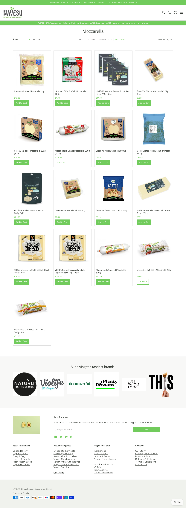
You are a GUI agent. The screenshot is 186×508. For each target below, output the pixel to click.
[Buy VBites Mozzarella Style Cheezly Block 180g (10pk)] (31, 248)
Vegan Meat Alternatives (67, 461)
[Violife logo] (52, 384)
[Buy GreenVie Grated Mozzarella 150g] (113, 188)
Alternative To (105, 39)
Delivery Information (146, 453)
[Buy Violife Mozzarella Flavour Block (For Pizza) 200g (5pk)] (113, 69)
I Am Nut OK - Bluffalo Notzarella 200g (70, 93)
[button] (164, 12)
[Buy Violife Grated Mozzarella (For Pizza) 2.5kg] (154, 129)
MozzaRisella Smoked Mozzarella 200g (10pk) (29, 331)
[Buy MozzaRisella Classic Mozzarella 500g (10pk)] (72, 129)
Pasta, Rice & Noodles (65, 456)
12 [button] (24, 39)
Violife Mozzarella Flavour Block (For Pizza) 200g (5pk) (112, 93)
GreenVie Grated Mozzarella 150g (111, 210)
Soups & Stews (102, 456)
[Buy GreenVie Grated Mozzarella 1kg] (31, 69)
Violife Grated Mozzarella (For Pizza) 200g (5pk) (30, 212)
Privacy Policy (142, 456)
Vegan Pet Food (21, 464)
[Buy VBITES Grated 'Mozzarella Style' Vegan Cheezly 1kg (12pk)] (72, 248)
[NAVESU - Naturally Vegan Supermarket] (13, 12)
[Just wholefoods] (134, 384)
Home (82, 39)
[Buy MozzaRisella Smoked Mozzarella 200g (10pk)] (31, 307)
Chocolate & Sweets (64, 451)
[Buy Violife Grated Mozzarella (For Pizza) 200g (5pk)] (31, 188)
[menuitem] (164, 12)
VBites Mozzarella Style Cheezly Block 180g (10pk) (31, 271)
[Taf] (79, 384)
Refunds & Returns (145, 459)
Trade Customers (103, 472)
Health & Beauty (21, 459)
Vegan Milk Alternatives (66, 464)
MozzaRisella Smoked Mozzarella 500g (111, 271)
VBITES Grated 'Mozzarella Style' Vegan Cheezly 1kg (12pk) (70, 271)
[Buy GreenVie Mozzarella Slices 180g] (113, 129)
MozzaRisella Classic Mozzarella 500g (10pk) (72, 152)
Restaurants (101, 470)
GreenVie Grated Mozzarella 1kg (29, 91)
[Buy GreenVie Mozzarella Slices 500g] (72, 188)
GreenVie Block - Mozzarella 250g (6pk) (29, 152)
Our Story (140, 451)
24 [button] (29, 39)
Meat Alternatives (22, 461)
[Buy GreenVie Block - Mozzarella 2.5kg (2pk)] (154, 69)
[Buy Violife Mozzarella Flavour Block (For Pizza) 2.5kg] (154, 188)
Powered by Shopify (21, 493)
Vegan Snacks (61, 467)
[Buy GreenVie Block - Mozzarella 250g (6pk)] (31, 129)
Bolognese (100, 451)
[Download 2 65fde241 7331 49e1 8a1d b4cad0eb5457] (106, 384)
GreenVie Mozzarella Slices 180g (111, 150)
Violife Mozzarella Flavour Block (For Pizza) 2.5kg (153, 212)
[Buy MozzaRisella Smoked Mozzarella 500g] (113, 248)
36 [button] (34, 39)
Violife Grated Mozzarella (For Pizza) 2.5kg (153, 152)
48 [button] (39, 39)
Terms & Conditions (145, 461)
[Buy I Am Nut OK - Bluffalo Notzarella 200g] (72, 69)
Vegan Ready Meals (105, 459)
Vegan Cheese (20, 453)
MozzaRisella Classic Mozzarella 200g (154, 269)
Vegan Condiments (64, 459)
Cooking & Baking (63, 453)
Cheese (92, 39)
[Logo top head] (161, 384)
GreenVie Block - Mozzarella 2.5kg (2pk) (152, 93)
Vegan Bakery (20, 451)
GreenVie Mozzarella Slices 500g (70, 210)
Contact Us (141, 464)
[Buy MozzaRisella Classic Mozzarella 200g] (154, 248)
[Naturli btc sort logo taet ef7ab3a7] (25, 384)
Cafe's (97, 467)
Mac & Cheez (101, 453)
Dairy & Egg (19, 456)
